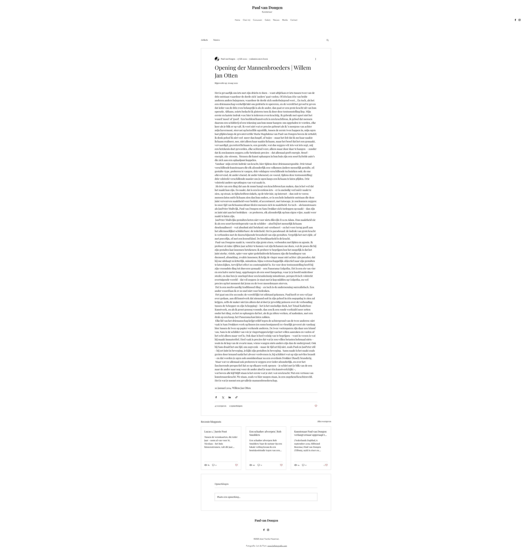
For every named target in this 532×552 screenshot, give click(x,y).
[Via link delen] (236, 397)
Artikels (204, 40)
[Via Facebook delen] (216, 397)
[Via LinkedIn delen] (229, 397)
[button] (327, 40)
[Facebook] (515, 20)
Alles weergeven (324, 421)
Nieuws (216, 40)
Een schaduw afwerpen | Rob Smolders (265, 433)
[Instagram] (519, 20)
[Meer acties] (315, 59)
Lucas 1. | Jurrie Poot (215, 431)
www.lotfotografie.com (277, 546)
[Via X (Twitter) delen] (223, 397)
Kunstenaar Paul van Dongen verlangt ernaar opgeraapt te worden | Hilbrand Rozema (310, 433)
